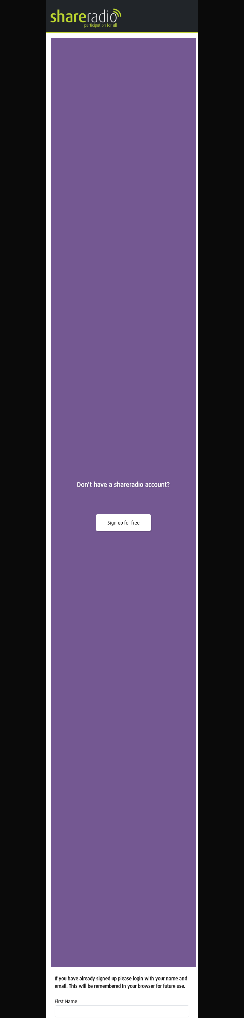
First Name (66, 1001)
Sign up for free (123, 523)
